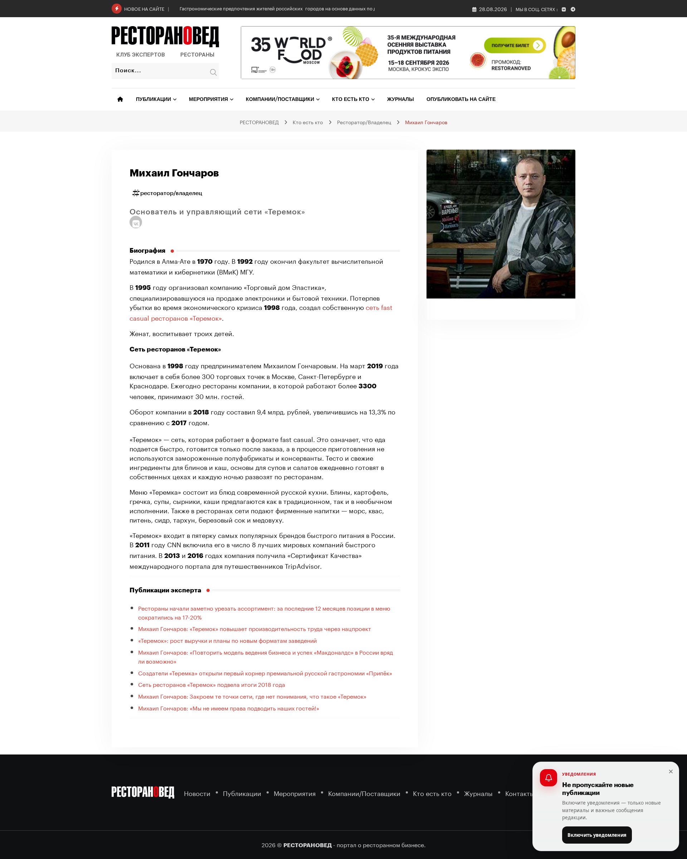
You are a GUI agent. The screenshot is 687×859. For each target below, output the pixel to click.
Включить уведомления (597, 835)
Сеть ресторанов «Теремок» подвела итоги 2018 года (211, 683)
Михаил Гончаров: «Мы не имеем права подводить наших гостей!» (228, 707)
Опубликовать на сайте (461, 99)
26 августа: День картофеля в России (221, 7)
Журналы (400, 99)
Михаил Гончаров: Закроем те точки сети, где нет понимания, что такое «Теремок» (252, 695)
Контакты (520, 792)
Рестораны (197, 55)
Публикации (153, 99)
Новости (197, 792)
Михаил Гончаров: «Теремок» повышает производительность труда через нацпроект (254, 627)
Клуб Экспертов (140, 55)
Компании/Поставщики (280, 99)
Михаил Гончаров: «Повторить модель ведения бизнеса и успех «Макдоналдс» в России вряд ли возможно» (265, 656)
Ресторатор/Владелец (171, 193)
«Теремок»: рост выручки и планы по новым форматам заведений (227, 639)
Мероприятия (208, 99)
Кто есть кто (350, 99)
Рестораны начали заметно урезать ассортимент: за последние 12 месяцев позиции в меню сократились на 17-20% (264, 612)
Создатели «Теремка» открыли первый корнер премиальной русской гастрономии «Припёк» (265, 672)
